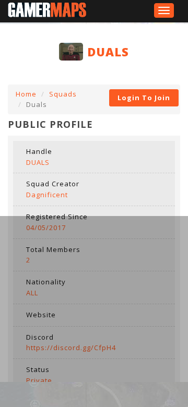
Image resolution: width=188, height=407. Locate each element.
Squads (63, 94)
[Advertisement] (94, 310)
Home (26, 94)
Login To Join (144, 97)
